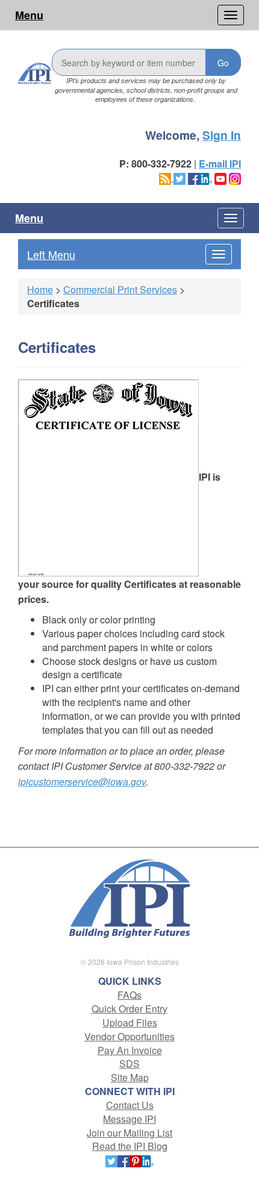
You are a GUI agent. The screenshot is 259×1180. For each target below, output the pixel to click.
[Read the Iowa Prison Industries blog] (166, 177)
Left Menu (51, 254)
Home (40, 289)
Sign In (221, 134)
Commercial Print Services (120, 289)
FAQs (129, 995)
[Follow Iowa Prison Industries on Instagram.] (235, 177)
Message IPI (129, 1119)
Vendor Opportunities (129, 1036)
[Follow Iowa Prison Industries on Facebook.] (194, 177)
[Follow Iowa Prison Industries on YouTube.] (220, 177)
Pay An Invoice (130, 1050)
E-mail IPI (220, 163)
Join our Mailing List (129, 1133)
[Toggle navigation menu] (230, 15)
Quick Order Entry (129, 1009)
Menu (29, 15)
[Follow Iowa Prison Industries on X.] (179, 177)
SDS (129, 1063)
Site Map (130, 1077)
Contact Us (130, 1105)
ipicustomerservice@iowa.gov (82, 781)
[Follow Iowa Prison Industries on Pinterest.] (136, 1160)
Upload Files (129, 1022)
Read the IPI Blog (129, 1146)
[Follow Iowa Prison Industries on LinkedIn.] (206, 177)
